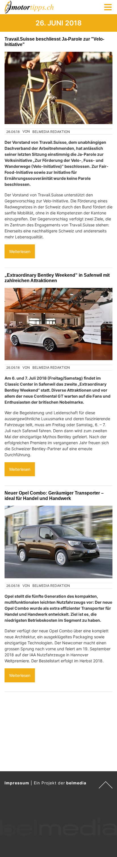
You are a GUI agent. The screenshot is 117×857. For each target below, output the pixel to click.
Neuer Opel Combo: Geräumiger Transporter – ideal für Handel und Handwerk (54, 495)
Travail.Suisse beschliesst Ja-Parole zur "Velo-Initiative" (54, 41)
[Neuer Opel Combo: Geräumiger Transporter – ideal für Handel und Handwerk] (58, 542)
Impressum (17, 782)
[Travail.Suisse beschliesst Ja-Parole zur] (58, 88)
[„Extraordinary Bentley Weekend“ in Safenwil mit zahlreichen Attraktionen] (58, 324)
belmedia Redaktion (51, 131)
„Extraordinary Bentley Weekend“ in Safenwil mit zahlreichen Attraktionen (57, 277)
